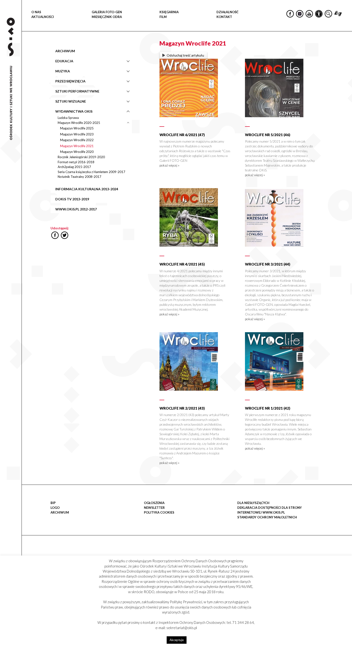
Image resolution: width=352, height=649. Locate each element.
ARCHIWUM (65, 51)
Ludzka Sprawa (68, 118)
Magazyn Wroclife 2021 (77, 146)
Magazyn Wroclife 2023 (77, 134)
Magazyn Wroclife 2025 (77, 128)
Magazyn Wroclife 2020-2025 (79, 123)
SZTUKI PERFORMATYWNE (77, 91)
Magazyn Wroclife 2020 (77, 152)
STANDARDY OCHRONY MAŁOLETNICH (267, 517)
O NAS (36, 12)
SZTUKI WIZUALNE (70, 101)
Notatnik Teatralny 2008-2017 (79, 177)
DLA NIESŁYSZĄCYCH (253, 503)
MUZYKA (62, 71)
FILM (163, 17)
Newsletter (154, 508)
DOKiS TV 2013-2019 (72, 199)
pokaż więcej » (169, 165)
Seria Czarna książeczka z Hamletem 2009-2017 (91, 172)
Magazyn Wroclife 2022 (77, 140)
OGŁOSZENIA (154, 503)
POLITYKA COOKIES (159, 512)
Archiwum (60, 512)
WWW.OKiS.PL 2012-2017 (76, 209)
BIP (53, 503)
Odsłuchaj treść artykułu (185, 55)
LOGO (55, 508)
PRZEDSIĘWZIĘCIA (70, 81)
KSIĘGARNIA (169, 12)
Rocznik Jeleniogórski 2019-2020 (81, 157)
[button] (346, 49)
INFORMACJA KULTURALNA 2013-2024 (86, 189)
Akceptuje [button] (177, 640)
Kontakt (224, 17)
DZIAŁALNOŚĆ (227, 12)
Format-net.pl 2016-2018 (76, 162)
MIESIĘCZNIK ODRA (107, 17)
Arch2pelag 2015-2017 (74, 167)
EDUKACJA (64, 61)
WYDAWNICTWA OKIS (73, 111)
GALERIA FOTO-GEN (107, 12)
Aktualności (42, 17)
